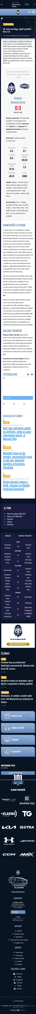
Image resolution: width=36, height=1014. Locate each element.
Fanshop (15, 740)
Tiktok (19, 986)
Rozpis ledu (16, 716)
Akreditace (19, 937)
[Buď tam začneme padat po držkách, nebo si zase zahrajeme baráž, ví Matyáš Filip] (4, 420)
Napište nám (19, 943)
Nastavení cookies (18, 1007)
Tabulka (9, 522)
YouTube (19, 983)
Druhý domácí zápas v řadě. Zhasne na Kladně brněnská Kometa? (16, 485)
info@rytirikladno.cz (18, 918)
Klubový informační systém (19, 940)
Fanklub (19, 961)
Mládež (19, 931)
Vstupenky (16, 751)
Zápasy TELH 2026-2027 (14, 516)
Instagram (19, 980)
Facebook (19, 974)
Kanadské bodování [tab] (24, 536)
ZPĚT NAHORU (19, 1001)
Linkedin (19, 989)
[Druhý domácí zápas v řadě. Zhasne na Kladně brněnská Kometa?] (4, 473)
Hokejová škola (19, 958)
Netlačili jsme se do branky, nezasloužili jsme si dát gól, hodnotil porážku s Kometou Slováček (17, 460)
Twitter (19, 977)
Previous (1, 4)
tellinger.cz (23, 1010)
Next (34, 4)
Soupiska (10, 519)
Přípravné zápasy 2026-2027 (16, 514)
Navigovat (15, 912)
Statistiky (10, 524)
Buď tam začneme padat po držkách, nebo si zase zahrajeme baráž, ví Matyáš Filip (17, 433)
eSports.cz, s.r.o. (30, 1005)
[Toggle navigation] (33, 12)
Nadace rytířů (17, 728)
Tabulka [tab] (7, 536)
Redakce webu (19, 934)
